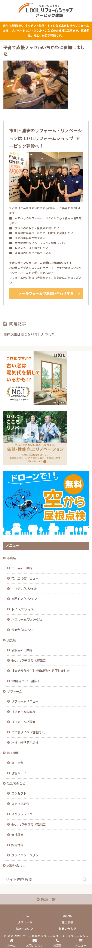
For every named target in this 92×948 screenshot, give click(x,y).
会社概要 (17, 834)
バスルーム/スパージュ (27, 619)
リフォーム (14, 691)
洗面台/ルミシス (22, 629)
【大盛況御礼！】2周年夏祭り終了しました (40, 670)
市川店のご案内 (21, 568)
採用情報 (17, 845)
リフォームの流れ (23, 711)
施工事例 (13, 753)
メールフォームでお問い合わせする (46, 293)
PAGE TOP (48, 899)
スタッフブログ (21, 814)
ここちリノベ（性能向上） (29, 732)
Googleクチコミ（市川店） (29, 824)
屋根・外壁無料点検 (24, 742)
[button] (84, 879)
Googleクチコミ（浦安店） (29, 660)
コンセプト (18, 793)
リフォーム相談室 (23, 721)
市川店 (11, 558)
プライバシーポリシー (26, 855)
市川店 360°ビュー (25, 578)
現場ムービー (20, 773)
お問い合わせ (16, 865)
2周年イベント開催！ (25, 681)
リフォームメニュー (24, 701)
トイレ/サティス (22, 609)
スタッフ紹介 (20, 803)
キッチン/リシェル (24, 588)
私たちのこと (16, 783)
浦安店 (11, 640)
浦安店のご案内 (21, 650)
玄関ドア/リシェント (25, 598)
